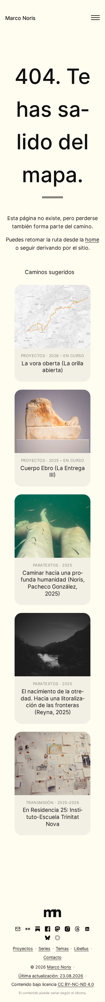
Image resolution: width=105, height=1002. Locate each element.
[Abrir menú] (95, 17)
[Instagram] (67, 929)
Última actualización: (50, 975)
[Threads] (77, 929)
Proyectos (23, 948)
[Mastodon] (57, 929)
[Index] (52, 914)
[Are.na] (27, 929)
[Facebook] (47, 929)
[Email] (17, 929)
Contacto (52, 957)
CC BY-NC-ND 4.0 (76, 984)
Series (44, 948)
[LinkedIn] (87, 929)
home (92, 239)
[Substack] (37, 929)
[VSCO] (57, 937)
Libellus (81, 948)
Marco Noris (20, 18)
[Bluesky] (47, 937)
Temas (62, 948)
